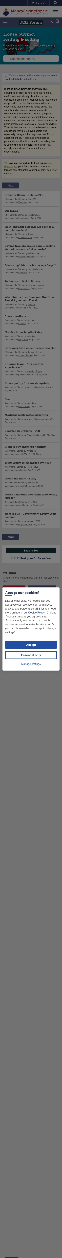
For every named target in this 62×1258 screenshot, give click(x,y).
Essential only (31, 655)
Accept (31, 645)
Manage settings (31, 664)
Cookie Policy (36, 612)
